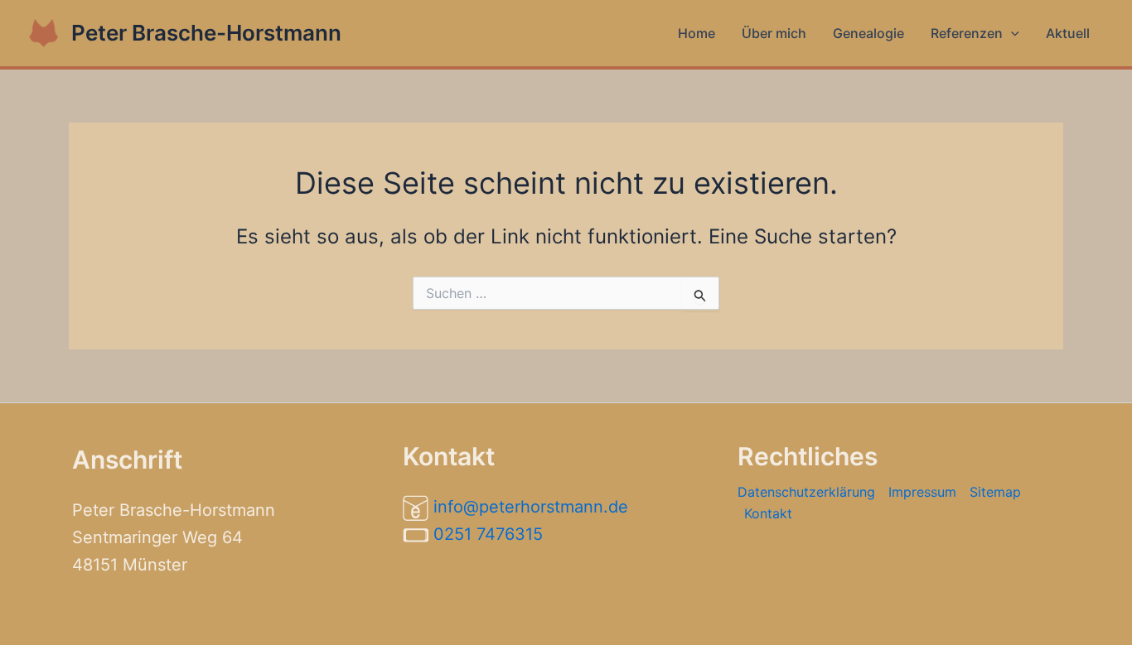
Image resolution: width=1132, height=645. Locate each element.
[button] (1011, 33)
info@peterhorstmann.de (530, 507)
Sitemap (995, 492)
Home (696, 33)
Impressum (922, 492)
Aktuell (1068, 33)
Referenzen (967, 33)
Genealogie (868, 33)
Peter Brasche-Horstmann (206, 33)
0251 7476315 (488, 534)
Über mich (774, 33)
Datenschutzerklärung (806, 492)
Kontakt (768, 513)
